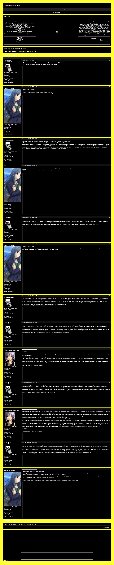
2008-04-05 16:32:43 (32, 217)
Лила (5, 87)
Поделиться (25, 60)
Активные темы (56, 12)
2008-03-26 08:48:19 (32, 138)
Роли (20, 40)
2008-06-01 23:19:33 (32, 409)
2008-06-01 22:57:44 (32, 382)
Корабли (21, 51)
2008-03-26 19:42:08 (32, 165)
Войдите (13, 48)
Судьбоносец (7, 60)
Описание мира (19, 39)
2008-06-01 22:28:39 (32, 322)
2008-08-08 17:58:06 (32, 469)
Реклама (20, 42)
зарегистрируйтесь (21, 48)
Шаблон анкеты (19, 41)
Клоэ (5, 349)
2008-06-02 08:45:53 (32, 442)
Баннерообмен (19, 43)
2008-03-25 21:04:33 (32, 86)
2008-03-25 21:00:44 (32, 60)
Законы (20, 38)
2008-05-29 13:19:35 (32, 295)
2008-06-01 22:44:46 (32, 349)
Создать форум (106, 527)
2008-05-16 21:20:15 (32, 243)
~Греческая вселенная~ (11, 51)
